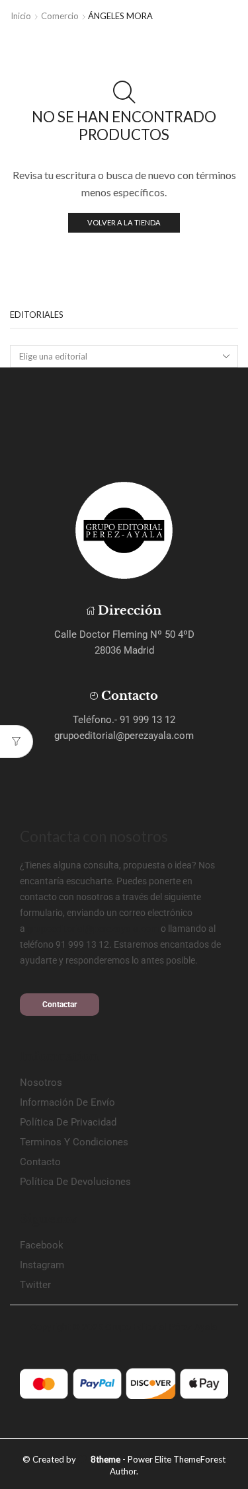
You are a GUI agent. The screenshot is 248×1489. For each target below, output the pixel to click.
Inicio (21, 16)
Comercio (60, 16)
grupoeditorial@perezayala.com (93, 928)
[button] (59, 1004)
